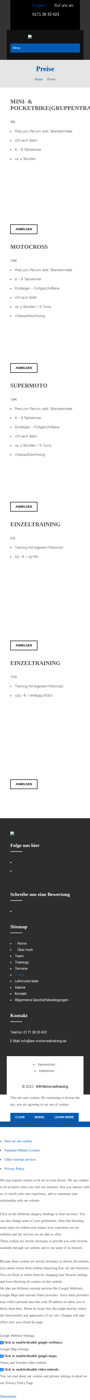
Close (20, 1117)
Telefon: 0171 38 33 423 (28, 1032)
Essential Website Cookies (22, 1150)
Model (40, 1117)
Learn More (64, 1117)
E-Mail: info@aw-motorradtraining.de (38, 1041)
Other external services (20, 1159)
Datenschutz (8, 1396)
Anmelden (24, 229)
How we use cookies (18, 1141)
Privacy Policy (14, 1169)
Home (39, 79)
